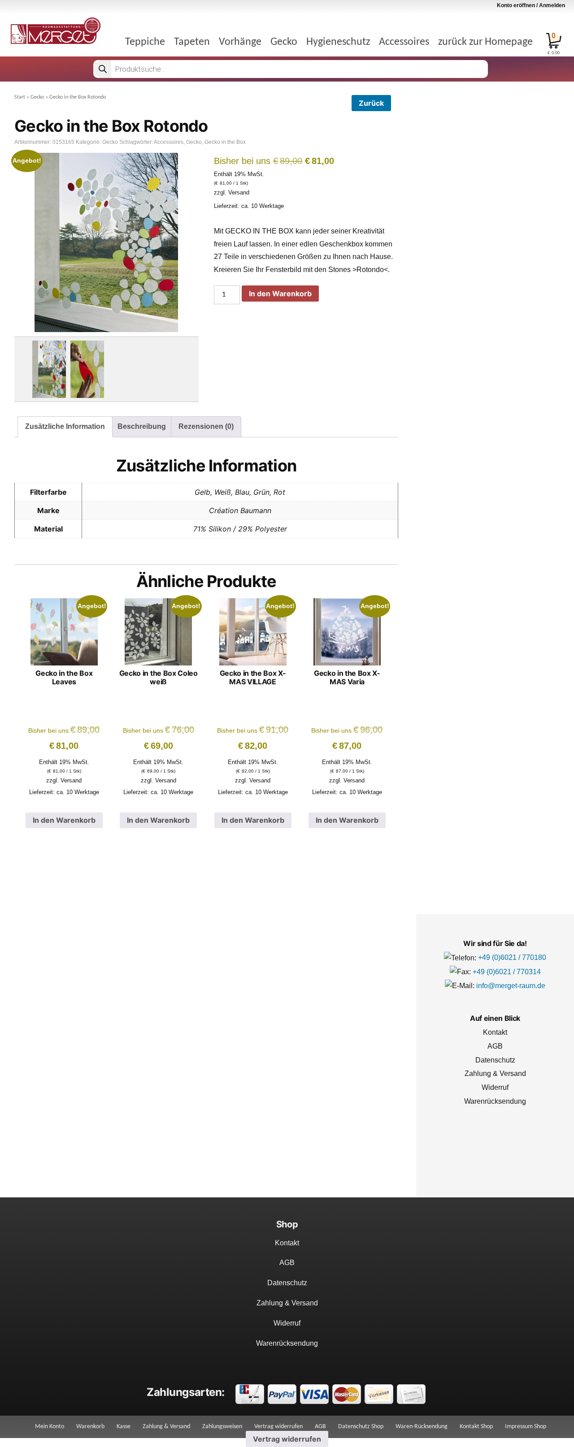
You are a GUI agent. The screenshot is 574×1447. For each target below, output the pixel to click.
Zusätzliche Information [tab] (65, 426)
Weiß (222, 492)
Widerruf (495, 1087)
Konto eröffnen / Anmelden (531, 5)
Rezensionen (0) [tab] (206, 426)
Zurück (371, 103)
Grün (261, 492)
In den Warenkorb (280, 293)
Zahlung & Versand (495, 1073)
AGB (495, 1046)
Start (19, 97)
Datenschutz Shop (360, 1426)
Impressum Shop (525, 1426)
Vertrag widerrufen (278, 1426)
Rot (279, 492)
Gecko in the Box (225, 142)
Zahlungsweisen (222, 1426)
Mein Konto (49, 1426)
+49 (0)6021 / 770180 (512, 957)
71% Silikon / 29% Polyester (240, 528)
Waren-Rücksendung (422, 1426)
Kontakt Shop (476, 1426)
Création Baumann (240, 510)
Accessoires (404, 42)
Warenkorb (90, 1426)
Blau (242, 492)
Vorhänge (240, 42)
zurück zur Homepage (485, 42)
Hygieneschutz (338, 42)
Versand (238, 192)
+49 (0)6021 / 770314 (507, 972)
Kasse (123, 1426)
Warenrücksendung (495, 1101)
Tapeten (192, 42)
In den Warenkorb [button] (64, 820)
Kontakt (495, 1032)
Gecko (283, 42)
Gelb (202, 492)
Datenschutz (495, 1060)
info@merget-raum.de (510, 985)
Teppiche (145, 42)
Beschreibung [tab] (141, 426)
